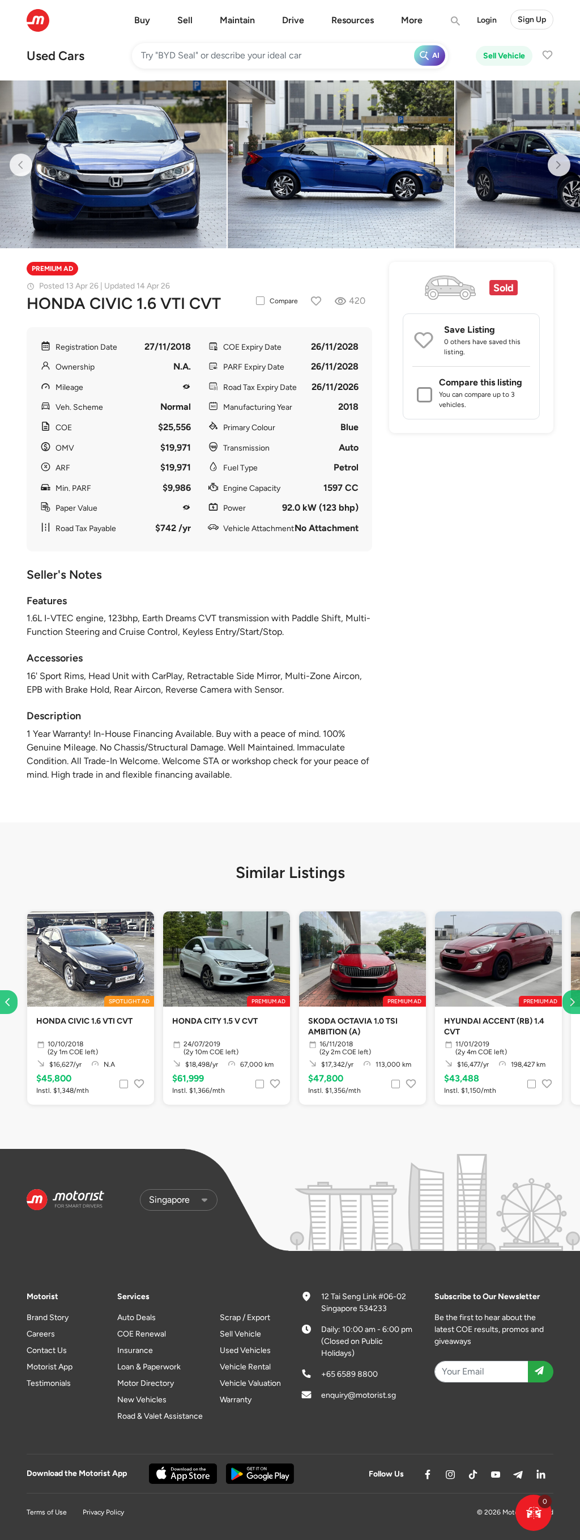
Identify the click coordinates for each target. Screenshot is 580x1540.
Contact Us (47, 1350)
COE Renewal (141, 1334)
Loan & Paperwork (149, 1367)
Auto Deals (136, 1317)
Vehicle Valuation (250, 1383)
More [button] (412, 20)
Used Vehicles (245, 1350)
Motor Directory (145, 1383)
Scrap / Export (245, 1317)
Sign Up (532, 19)
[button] (533, 1513)
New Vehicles (142, 1400)
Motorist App (49, 1367)
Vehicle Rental (245, 1367)
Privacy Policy (103, 1512)
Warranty (235, 1400)
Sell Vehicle (504, 56)
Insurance (135, 1350)
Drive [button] (293, 20)
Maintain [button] (237, 20)
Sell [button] (185, 20)
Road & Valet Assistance (160, 1416)
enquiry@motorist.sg (358, 1395)
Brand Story (48, 1317)
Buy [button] (142, 20)
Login (487, 20)
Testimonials (49, 1383)
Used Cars (55, 55)
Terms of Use (47, 1512)
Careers (41, 1334)
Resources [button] (352, 20)
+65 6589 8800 (349, 1374)
